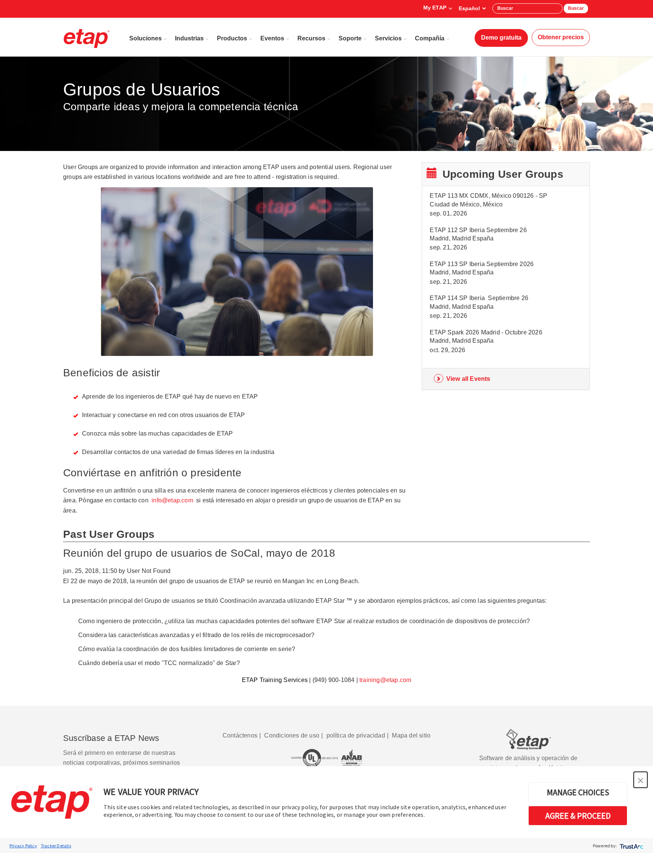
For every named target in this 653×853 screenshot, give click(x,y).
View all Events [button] (468, 379)
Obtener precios (561, 37)
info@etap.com (172, 500)
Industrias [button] (189, 38)
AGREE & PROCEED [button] (578, 815)
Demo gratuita (501, 37)
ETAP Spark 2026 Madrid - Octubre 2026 (486, 332)
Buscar (576, 8)
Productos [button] (232, 38)
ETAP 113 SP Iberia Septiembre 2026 (482, 264)
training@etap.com (385, 680)
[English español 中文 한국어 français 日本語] (472, 8)
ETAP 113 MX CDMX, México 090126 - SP (488, 195)
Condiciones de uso (291, 735)
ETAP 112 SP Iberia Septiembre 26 (478, 230)
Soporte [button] (350, 38)
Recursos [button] (311, 38)
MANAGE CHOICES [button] (578, 792)
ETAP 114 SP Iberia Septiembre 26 (479, 298)
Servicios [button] (388, 38)
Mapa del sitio (411, 735)
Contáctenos (240, 735)
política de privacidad (355, 735)
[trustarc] (631, 845)
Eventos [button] (272, 38)
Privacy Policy (23, 845)
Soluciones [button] (145, 38)
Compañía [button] (429, 38)
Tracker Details (56, 845)
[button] (640, 779)
